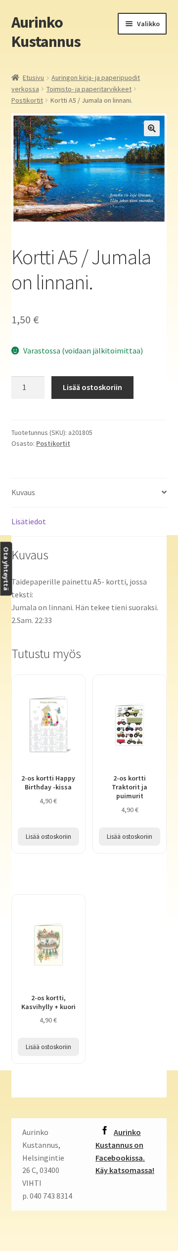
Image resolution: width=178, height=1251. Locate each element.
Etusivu (33, 77)
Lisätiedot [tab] (28, 521)
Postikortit (27, 100)
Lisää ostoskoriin (92, 387)
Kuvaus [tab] (23, 492)
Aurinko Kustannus (46, 31)
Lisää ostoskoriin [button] (48, 836)
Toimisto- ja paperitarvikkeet (89, 88)
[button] (152, 128)
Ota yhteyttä (5, 569)
